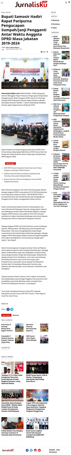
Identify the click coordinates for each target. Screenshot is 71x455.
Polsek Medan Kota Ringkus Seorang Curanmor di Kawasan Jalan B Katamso (12, 433)
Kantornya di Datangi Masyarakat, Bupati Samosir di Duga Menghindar (7, 329)
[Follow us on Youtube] (39, 450)
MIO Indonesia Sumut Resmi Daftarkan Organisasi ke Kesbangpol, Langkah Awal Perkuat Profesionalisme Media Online (61, 128)
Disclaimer (53, 452)
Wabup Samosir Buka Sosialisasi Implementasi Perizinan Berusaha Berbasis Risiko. (22, 175)
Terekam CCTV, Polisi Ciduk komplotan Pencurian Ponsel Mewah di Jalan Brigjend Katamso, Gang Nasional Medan (11, 379)
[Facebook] (8, 309)
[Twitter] (11, 309)
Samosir (8, 12)
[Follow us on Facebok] (27, 450)
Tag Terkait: (6, 315)
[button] (69, 1)
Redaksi (52, 450)
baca (43, 52)
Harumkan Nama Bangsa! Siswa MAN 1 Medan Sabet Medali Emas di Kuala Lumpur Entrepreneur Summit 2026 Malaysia (11, 407)
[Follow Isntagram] (35, 450)
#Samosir (16, 315)
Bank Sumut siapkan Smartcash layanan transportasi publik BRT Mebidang (35, 434)
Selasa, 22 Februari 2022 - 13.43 (14, 49)
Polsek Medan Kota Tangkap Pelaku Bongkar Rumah (59, 145)
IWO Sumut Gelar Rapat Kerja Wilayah (31, 338)
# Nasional (55, 20)
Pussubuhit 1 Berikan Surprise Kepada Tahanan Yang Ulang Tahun (7, 340)
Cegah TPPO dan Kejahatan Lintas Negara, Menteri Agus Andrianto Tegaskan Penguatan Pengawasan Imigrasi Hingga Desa (36, 407)
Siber (58, 450)
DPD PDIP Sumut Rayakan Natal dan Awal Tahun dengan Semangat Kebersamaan (23, 169)
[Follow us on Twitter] (31, 450)
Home (3, 12)
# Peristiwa (55, 24)
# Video (54, 28)
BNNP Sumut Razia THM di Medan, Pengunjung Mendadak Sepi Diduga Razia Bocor (36, 378)
